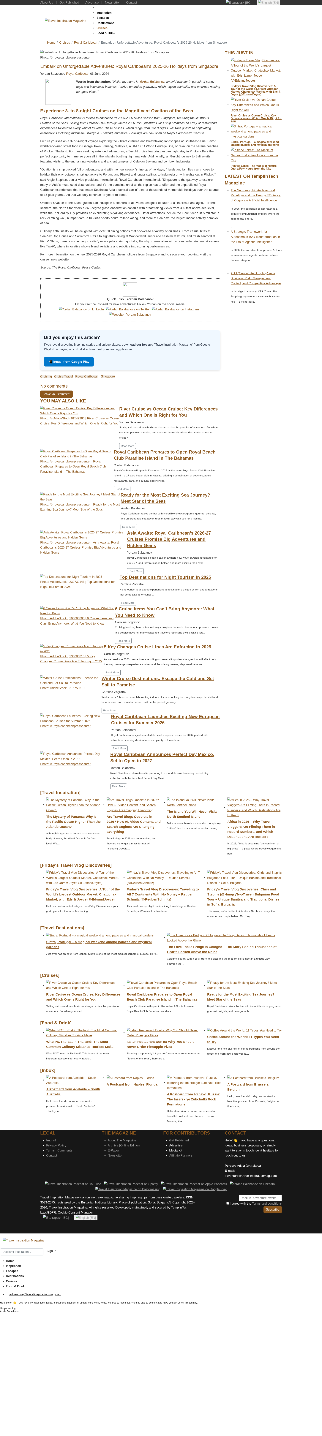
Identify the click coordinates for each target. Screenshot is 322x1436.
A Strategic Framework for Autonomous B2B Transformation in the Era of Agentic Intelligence (255, 237)
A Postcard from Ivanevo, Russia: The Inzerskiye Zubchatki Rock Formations (193, 1099)
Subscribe (272, 1209)
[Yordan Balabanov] (58, 92)
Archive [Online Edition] (124, 1145)
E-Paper (113, 1150)
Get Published (69, 2)
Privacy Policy (56, 1145)
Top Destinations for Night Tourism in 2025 (165, 577)
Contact (131, 2)
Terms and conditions (267, 1203)
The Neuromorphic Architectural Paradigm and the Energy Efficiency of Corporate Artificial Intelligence (256, 195)
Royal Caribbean (77, 73)
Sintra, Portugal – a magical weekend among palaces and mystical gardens (255, 143)
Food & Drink (106, 33)
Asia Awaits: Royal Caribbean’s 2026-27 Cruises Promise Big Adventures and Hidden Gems (169, 539)
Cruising (46, 376)
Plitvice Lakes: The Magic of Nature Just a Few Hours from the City (254, 167)
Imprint (51, 1140)
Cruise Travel (63, 376)
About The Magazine (122, 1140)
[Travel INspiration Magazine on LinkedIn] (252, 1184)
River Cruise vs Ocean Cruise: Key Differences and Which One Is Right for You (256, 118)
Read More (127, 445)
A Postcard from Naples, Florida (132, 1084)
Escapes (103, 17)
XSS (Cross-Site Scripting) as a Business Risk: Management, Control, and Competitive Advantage (256, 278)
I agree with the (255, 1203)
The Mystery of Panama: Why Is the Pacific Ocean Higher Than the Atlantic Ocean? (73, 822)
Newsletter (112, 2)
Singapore (108, 376)
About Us (46, 2)
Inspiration (104, 12)
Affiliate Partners (180, 1155)
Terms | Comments (59, 1150)
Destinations (105, 23)
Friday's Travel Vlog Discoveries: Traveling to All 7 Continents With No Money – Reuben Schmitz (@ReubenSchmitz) (163, 894)
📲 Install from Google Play (68, 362)
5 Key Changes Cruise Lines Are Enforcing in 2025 (157, 646)
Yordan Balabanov (151, 81)
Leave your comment (56, 394)
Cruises (102, 28)
